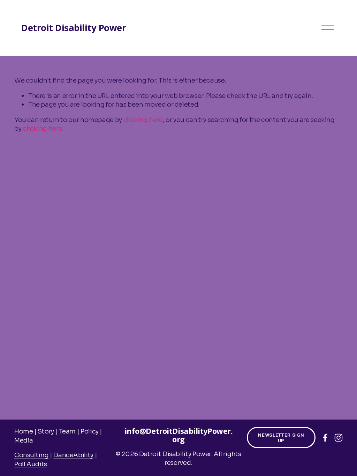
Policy (90, 431)
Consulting (31, 455)
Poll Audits (30, 464)
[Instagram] (338, 437)
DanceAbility (73, 455)
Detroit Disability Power (73, 28)
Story (46, 431)
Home (23, 431)
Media (23, 440)
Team (67, 431)
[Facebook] (325, 437)
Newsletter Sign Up (281, 437)
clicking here (143, 120)
